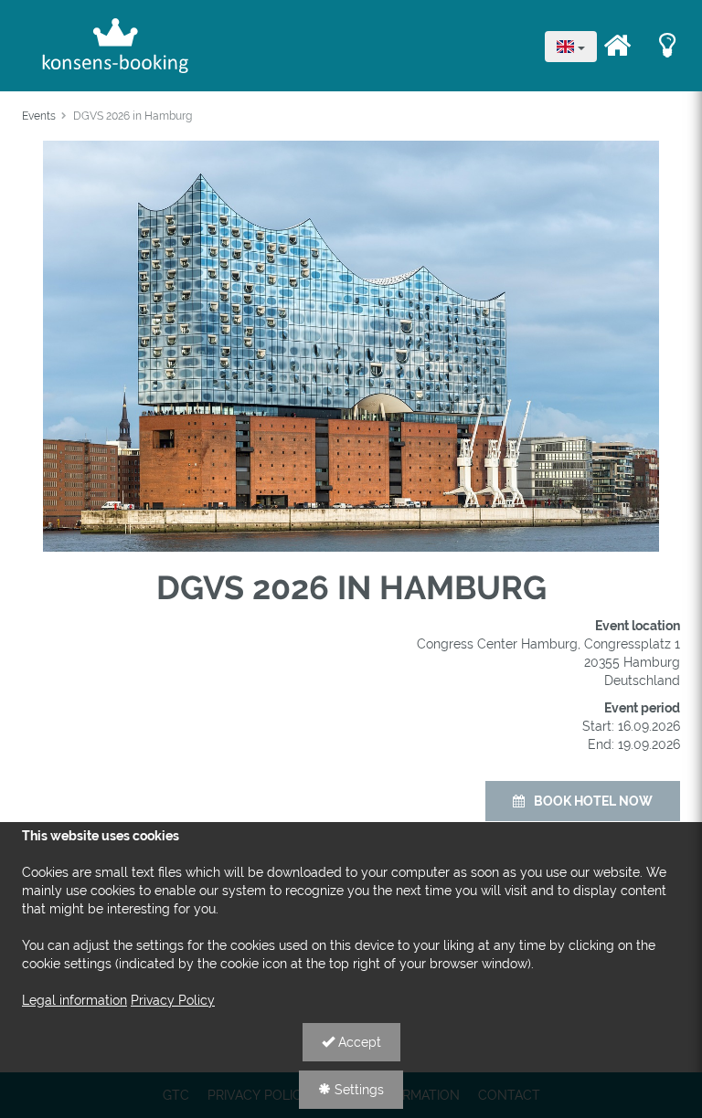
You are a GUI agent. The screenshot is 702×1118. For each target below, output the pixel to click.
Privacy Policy (173, 1000)
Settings (357, 1089)
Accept (358, 1042)
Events (39, 116)
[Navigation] (617, 45)
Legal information (74, 1000)
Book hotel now (593, 801)
